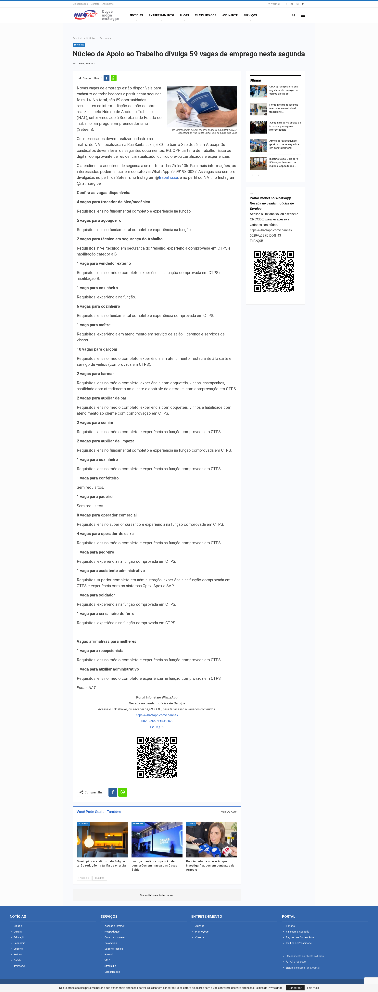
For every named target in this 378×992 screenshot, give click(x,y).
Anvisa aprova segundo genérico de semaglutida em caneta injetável (284, 144)
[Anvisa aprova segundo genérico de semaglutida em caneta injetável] (258, 145)
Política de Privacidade (299, 943)
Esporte (18, 948)
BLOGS (184, 15)
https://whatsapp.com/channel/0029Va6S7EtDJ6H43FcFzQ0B (157, 721)
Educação (19, 937)
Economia (79, 45)
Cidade (191, 824)
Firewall (109, 954)
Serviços (250, 15)
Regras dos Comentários (300, 937)
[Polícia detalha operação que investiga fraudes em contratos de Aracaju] (211, 839)
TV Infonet (19, 965)
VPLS (107, 960)
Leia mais (313, 987)
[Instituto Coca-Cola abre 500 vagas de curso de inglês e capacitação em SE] (258, 163)
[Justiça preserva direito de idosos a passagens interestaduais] (258, 127)
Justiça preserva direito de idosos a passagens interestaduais (285, 126)
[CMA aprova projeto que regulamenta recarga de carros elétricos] (258, 91)
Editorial (290, 925)
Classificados (80, 4)
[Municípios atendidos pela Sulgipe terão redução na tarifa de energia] (102, 839)
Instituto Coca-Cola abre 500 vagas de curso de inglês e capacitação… (283, 162)
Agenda (199, 925)
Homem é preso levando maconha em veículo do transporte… (283, 108)
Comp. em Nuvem (115, 937)
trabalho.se (168, 177)
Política (18, 954)
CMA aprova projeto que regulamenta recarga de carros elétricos (283, 90)
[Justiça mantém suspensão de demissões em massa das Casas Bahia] (157, 839)
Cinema (199, 937)
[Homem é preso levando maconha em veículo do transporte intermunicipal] (258, 109)
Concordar (295, 987)
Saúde (17, 960)
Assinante (108, 4)
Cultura (18, 931)
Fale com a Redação (297, 931)
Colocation (111, 943)
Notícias (136, 15)
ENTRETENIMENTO (161, 15)
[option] (275, 128)
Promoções (201, 931)
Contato (95, 4)
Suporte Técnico (114, 948)
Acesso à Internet (114, 925)
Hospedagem (112, 931)
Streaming (110, 965)
